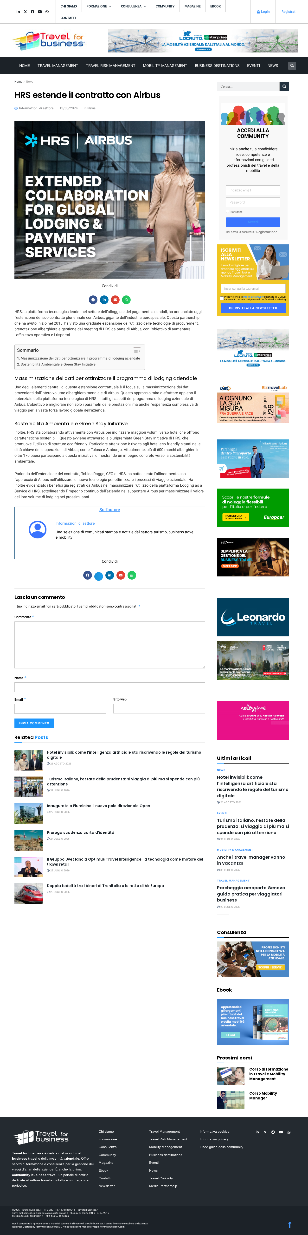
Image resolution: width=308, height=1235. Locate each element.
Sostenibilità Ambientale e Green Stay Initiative (58, 364)
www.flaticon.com (115, 1226)
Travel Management (58, 66)
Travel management (233, 881)
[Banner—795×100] (203, 40)
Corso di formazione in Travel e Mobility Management (268, 1074)
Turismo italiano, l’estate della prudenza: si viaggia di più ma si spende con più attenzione (253, 826)
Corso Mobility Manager (263, 1096)
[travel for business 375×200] (253, 403)
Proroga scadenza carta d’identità (80, 832)
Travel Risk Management (110, 66)
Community (165, 6)
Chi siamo (69, 6)
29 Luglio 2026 (230, 907)
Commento (24, 617)
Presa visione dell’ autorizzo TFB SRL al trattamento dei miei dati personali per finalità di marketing (255, 298)
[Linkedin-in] (18, 11)
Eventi (253, 66)
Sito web (120, 699)
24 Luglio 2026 (60, 839)
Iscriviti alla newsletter (253, 308)
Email (20, 699)
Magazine (192, 6)
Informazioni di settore (75, 523)
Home (24, 66)
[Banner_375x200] (253, 458)
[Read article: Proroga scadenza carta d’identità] (28, 840)
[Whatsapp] (47, 11)
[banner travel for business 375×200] (253, 720)
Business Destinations (217, 66)
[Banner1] (253, 556)
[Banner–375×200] (253, 348)
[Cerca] (284, 86)
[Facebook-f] (32, 11)
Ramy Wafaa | (43, 1226)
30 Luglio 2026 (230, 870)
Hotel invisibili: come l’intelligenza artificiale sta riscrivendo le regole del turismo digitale (253, 786)
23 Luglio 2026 (60, 871)
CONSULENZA (131, 6)
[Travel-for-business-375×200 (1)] (253, 507)
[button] (292, 66)
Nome (20, 677)
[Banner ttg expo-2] (253, 660)
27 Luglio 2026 (60, 812)
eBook (215, 6)
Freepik (95, 1226)
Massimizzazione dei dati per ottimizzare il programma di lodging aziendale (80, 358)
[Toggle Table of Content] (134, 351)
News (273, 66)
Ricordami (236, 212)
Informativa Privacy (253, 297)
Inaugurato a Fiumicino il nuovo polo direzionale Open (98, 805)
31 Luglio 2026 (60, 790)
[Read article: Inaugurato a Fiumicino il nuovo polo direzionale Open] (28, 813)
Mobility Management (165, 66)
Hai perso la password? (241, 232)
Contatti (68, 18)
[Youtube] (39, 11)
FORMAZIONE (97, 6)
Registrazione (266, 232)
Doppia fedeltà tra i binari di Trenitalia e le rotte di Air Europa (105, 885)
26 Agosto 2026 (60, 764)
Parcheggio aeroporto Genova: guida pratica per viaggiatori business (251, 894)
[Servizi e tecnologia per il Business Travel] (253, 616)
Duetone (27, 1226)
